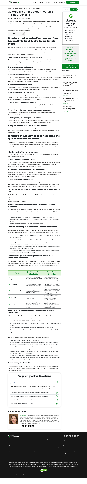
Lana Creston (23, 415)
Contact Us (62, 2)
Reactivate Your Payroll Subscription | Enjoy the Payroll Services (69, 75)
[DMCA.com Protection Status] (43, 470)
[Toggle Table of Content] (21, 34)
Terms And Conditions (59, 474)
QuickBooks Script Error (49, 451)
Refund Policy (75, 474)
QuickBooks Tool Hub (30, 443)
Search (75, 9)
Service (9, 449)
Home (34, 2)
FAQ (9, 451)
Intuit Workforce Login (49, 443)
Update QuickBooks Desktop (50, 445)
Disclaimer (68, 474)
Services (48, 2)
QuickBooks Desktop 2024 (32, 451)
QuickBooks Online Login (31, 453)
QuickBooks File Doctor (31, 449)
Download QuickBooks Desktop (33, 447)
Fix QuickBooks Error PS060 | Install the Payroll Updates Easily (70, 91)
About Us (41, 2)
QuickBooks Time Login (31, 445)
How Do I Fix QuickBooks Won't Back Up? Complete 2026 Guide (70, 83)
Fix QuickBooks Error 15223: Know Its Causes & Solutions (70, 100)
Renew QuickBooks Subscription (51, 449)
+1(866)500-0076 (73, 2)
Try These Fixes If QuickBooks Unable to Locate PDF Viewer (69, 108)
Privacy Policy (49, 474)
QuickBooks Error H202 (49, 453)
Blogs (55, 2)
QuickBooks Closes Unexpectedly (51, 447)
